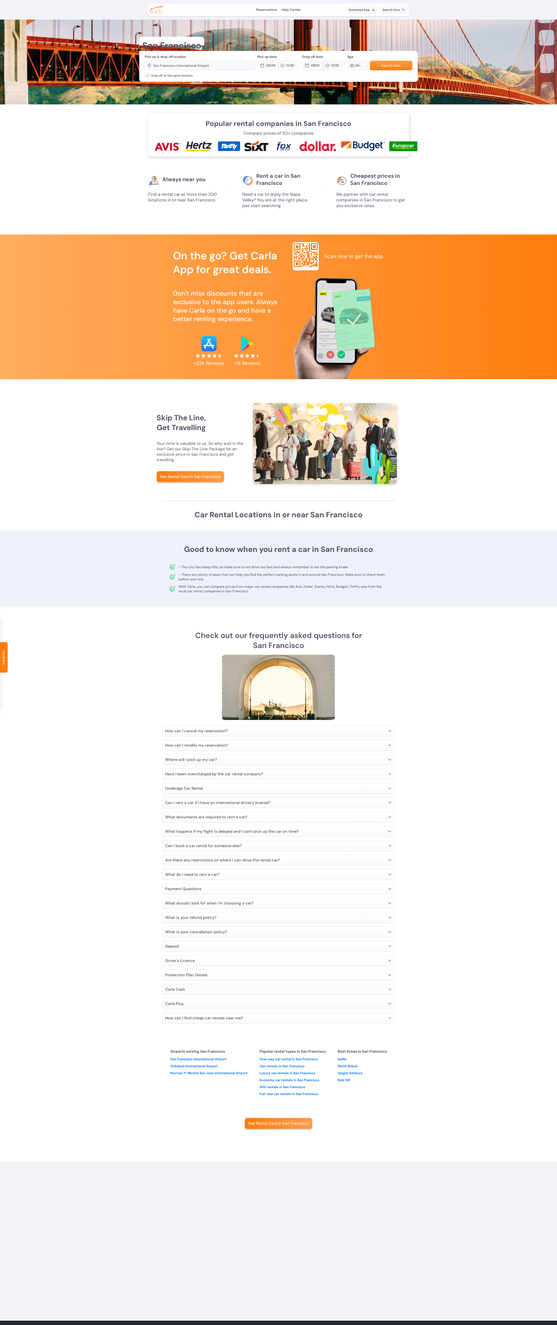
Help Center (291, 9)
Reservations (266, 9)
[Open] (252, 65)
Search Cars (391, 10)
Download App (359, 10)
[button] (271, 65)
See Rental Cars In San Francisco (190, 476)
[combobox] (201, 65)
